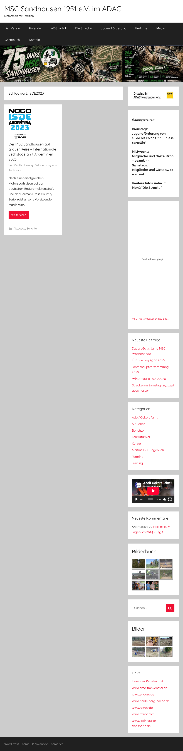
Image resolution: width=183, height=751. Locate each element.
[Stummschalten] (164, 499)
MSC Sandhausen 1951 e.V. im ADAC (62, 8)
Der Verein (12, 28)
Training (137, 463)
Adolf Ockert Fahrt (145, 417)
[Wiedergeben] (136, 499)
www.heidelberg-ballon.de (151, 701)
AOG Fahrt (58, 28)
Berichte (141, 28)
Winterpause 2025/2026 (149, 379)
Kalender (35, 28)
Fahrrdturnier (141, 437)
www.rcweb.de (142, 707)
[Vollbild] (170, 499)
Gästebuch (12, 40)
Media (160, 28)
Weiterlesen (18, 215)
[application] (153, 491)
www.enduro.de (143, 694)
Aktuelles (19, 228)
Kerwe (136, 443)
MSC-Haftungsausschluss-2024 (150, 318)
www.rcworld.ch (143, 714)
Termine (137, 456)
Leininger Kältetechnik (148, 681)
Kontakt (34, 40)
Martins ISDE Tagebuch (148, 450)
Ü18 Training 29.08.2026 (148, 360)
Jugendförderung (113, 28)
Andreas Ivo (16, 170)
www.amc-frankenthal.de (149, 688)
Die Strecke (83, 28)
